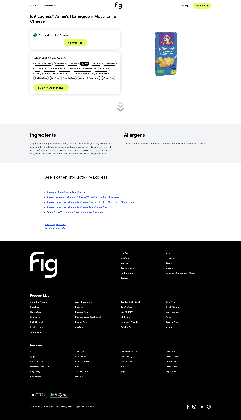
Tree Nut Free (69, 78)
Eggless (84, 63)
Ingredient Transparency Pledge (181, 273)
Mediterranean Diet (39, 367)
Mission (169, 268)
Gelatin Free (109, 63)
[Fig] (118, 5)
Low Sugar (171, 362)
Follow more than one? (51, 87)
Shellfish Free (41, 78)
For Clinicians (126, 273)
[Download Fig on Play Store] (58, 395)
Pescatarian (64, 73)
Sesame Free (101, 73)
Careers (124, 278)
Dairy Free (72, 63)
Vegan (82, 78)
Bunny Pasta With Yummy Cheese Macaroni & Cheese (75, 212)
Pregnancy (35, 372)
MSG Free (104, 68)
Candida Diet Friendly (130, 302)
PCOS (123, 367)
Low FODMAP (72, 68)
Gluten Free (40, 68)
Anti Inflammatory (83, 302)
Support (169, 263)
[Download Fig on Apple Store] (38, 395)
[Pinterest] (209, 407)
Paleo (37, 73)
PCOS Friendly (37, 322)
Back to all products (55, 227)
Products (170, 258)
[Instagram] (194, 407)
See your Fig (202, 5)
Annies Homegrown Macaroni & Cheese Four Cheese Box (77, 207)
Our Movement (127, 268)
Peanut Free (49, 73)
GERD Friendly (172, 307)
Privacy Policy (66, 406)
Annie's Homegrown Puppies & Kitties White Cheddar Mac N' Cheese (83, 197)
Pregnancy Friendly (82, 73)
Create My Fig (127, 258)
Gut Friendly (126, 357)
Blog (168, 253)
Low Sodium (126, 362)
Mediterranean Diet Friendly (88, 317)
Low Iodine (35, 317)
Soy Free (55, 78)
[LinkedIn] (201, 406)
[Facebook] (188, 407)
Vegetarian (94, 78)
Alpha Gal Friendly (43, 63)
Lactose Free (56, 68)
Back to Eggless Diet (55, 224)
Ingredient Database (84, 406)
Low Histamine (89, 68)
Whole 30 (79, 377)
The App (185, 5)
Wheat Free (108, 78)
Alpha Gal (79, 351)
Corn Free (59, 63)
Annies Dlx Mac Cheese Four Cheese (66, 192)
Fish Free (96, 63)
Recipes (124, 263)
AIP (31, 351)
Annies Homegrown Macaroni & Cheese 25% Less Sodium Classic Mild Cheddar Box (90, 202)
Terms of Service (50, 406)
